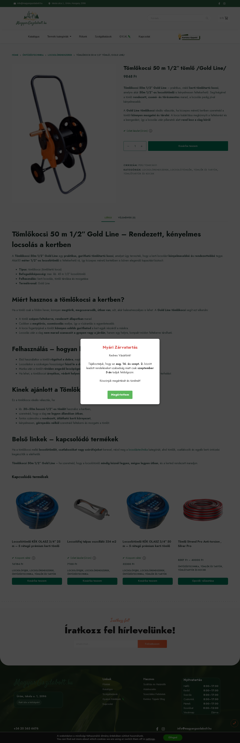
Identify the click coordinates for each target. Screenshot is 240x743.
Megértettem (120, 395)
